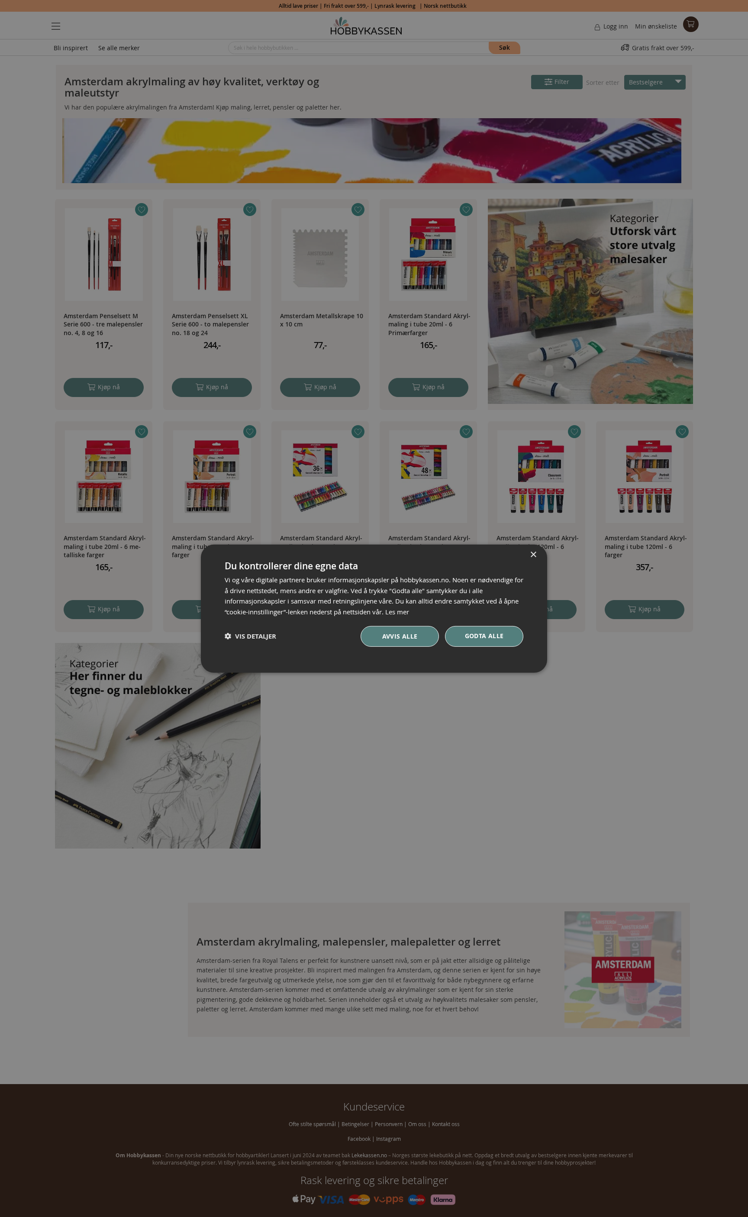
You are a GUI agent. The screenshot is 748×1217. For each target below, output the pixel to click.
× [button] (533, 554)
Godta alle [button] (484, 636)
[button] (250, 636)
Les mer (397, 611)
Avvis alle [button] (400, 636)
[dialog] (374, 608)
